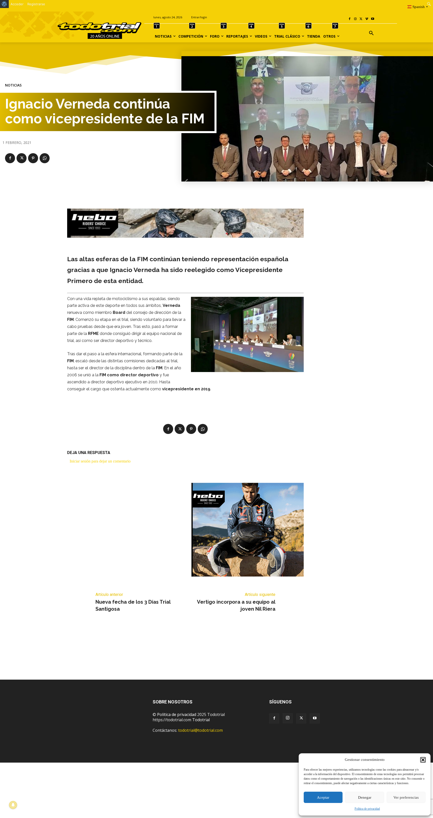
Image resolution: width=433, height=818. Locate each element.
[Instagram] (355, 19)
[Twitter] (301, 718)
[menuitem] (4, 4)
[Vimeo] (367, 19)
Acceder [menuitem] (17, 4)
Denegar (364, 797)
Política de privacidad (367, 808)
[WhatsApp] (45, 158)
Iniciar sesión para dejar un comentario (100, 461)
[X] (361, 19)
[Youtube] (372, 19)
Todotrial (201, 719)
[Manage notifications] (13, 805)
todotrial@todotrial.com (200, 730)
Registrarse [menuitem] (36, 4)
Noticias (13, 85)
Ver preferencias (406, 797)
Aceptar (323, 797)
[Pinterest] (33, 158)
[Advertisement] (216, 653)
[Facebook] (350, 19)
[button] (422, 759)
